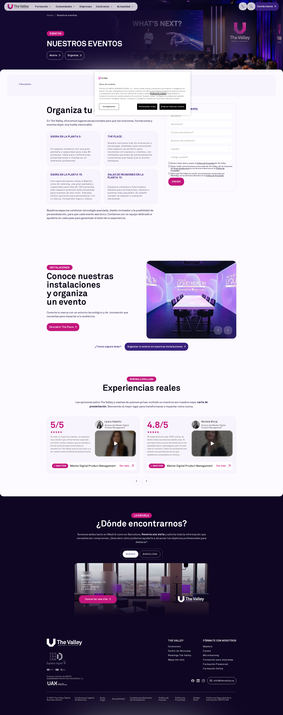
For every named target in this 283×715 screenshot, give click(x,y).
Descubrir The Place (61, 327)
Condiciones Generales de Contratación (141, 699)
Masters (207, 646)
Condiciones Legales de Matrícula (84, 699)
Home (50, 15)
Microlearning (211, 655)
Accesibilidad (118, 699)
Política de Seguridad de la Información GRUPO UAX (218, 699)
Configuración (109, 106)
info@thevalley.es (224, 680)
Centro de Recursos (179, 651)
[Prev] (218, 330)
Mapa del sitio (176, 660)
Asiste (53, 55)
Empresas (86, 6)
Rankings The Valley (179, 655)
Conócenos (102, 6)
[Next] (228, 330)
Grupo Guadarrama (182, 168)
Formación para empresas (218, 660)
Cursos (207, 651)
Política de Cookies (164, 699)
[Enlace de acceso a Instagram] (203, 680)
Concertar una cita (96, 599)
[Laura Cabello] (115, 443)
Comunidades (64, 6)
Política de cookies (158, 94)
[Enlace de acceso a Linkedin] (198, 680)
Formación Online (213, 668)
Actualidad (123, 6)
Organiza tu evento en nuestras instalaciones (155, 346)
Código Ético (196, 699)
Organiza (73, 55)
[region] (142, 93)
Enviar (176, 181)
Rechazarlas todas (147, 106)
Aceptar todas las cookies (172, 106)
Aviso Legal (102, 699)
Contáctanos (265, 6)
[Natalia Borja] (212, 443)
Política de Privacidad (205, 163)
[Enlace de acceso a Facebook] (192, 680)
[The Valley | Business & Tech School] (18, 6)
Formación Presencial (215, 664)
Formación (41, 6)
